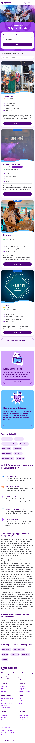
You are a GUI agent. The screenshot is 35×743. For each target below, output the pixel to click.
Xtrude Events (8, 96)
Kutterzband (8, 235)
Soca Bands (18, 453)
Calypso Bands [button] (17, 28)
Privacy (9, 730)
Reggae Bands (6, 453)
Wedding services (24, 720)
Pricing (3, 717)
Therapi (6, 305)
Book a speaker (6, 701)
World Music (20, 458)
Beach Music (19, 439)
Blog (2, 689)
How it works (23, 686)
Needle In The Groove (11, 164)
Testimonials (5, 720)
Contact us (22, 701)
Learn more (17, 425)
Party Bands (17, 448)
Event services (23, 715)
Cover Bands (24, 444)
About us (4, 686)
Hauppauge (25, 654)
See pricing (17, 381)
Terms (3, 730)
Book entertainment (8, 698)
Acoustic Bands (7, 439)
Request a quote (24, 691)
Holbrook (5, 654)
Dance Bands (6, 448)
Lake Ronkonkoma (19, 649)
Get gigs (4, 715)
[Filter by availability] (19, 57)
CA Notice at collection (8, 732)
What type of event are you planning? (16, 35)
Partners (4, 691)
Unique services (24, 717)
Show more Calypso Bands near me (17, 340)
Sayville (4, 659)
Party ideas (22, 689)
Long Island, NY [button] (18, 25)
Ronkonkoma (6, 649)
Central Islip (15, 654)
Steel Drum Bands (7, 458)
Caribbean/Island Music (9, 444)
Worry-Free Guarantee (11, 415)
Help (20, 698)
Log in (21, 703)
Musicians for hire (7, 703)
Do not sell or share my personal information (14, 735)
